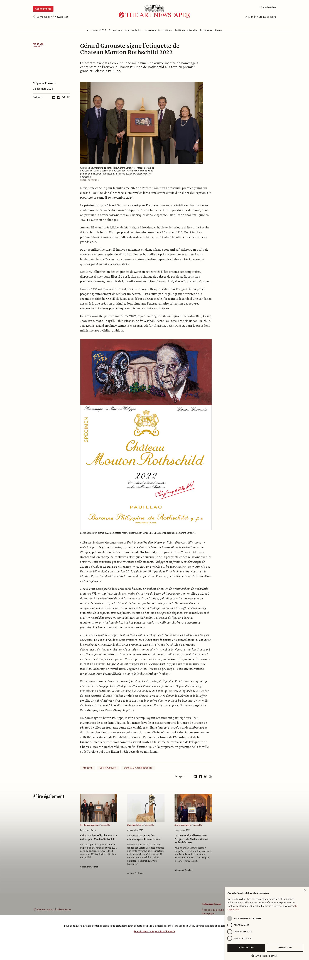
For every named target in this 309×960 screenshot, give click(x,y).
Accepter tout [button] (246, 947)
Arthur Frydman (135, 873)
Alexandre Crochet (89, 866)
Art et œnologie (183, 825)
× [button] (305, 890)
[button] (265, 956)
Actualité (37, 46)
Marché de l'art (135, 825)
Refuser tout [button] (285, 947)
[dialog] (267, 923)
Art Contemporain (89, 825)
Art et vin (38, 44)
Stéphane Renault (44, 83)
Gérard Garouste (108, 767)
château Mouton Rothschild (138, 767)
